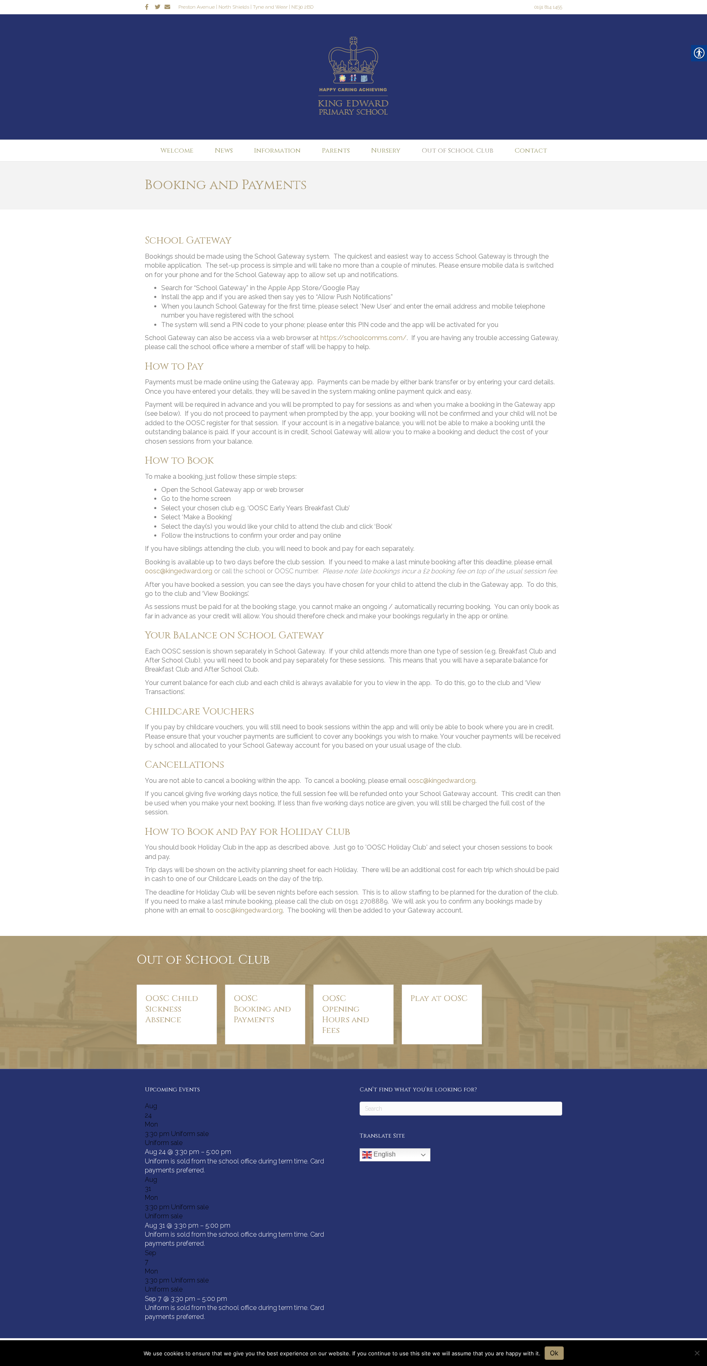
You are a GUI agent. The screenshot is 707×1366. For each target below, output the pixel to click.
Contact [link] (531, 150)
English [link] (384, 1154)
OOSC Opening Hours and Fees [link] (345, 1014)
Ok (554, 1353)
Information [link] (277, 150)
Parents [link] (336, 150)
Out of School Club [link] (457, 150)
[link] (150, 6)
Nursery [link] (386, 150)
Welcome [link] (177, 150)
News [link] (224, 150)
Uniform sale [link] (163, 1143)
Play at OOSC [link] (439, 998)
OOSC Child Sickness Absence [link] (171, 1009)
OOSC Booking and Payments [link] (262, 1009)
